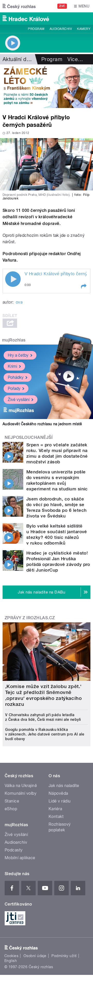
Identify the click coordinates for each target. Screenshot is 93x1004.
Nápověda (58, 793)
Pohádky (16, 377)
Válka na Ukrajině (21, 785)
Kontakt (56, 816)
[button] (83, 286)
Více (75, 59)
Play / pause (13, 279)
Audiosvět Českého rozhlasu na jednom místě (42, 424)
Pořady (14, 388)
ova (19, 302)
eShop (11, 808)
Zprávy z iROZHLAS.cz (30, 617)
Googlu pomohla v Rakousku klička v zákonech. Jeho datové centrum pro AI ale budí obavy (44, 734)
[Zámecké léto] (46, 86)
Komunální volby (20, 793)
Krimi (12, 366)
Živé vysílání (18, 399)
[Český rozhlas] (19, 6)
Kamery (83, 29)
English (10, 961)
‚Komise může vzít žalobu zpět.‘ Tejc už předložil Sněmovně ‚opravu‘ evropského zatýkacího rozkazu (43, 695)
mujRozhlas (14, 340)
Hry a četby (18, 355)
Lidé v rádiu (60, 801)
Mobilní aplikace (20, 857)
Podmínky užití (64, 956)
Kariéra (55, 808)
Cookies (11, 956)
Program (36, 29)
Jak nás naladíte (64, 785)
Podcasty (14, 850)
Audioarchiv (61, 29)
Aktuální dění (18, 59)
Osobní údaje (35, 956)
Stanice (12, 801)
